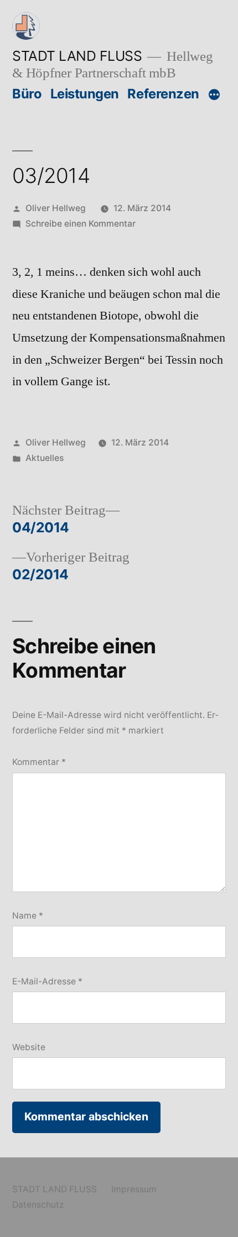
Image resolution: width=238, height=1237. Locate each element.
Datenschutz (38, 1204)
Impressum (134, 1189)
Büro (27, 94)
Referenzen (163, 94)
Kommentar (39, 762)
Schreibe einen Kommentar (80, 223)
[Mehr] (214, 95)
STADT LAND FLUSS (77, 56)
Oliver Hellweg (55, 208)
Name (27, 915)
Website (28, 1047)
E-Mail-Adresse (47, 981)
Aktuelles (44, 458)
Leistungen (84, 94)
